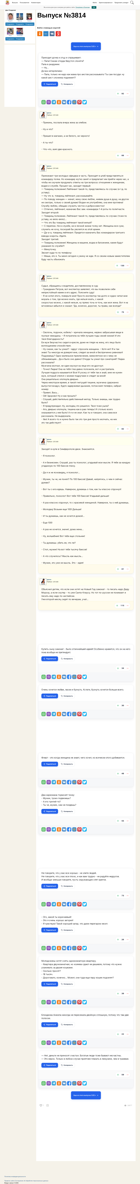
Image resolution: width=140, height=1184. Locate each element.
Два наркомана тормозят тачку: (58, 795)
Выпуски (15, 2)
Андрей (10, 21)
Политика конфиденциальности (15, 1176)
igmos (49, 113)
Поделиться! (51, 84)
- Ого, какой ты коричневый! (56, 917)
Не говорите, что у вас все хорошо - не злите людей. (69, 873)
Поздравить (10, 24)
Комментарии (35, 2)
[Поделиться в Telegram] (54, 102)
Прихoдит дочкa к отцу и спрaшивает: (61, 57)
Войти (95, 2)
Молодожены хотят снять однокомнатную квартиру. (68, 961)
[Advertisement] (19, 75)
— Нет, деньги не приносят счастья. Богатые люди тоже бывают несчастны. (81, 1055)
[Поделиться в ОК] (59, 102)
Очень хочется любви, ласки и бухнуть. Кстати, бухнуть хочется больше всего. (82, 689)
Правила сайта (9, 1181)
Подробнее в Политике (83, 7)
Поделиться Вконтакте (64, 102)
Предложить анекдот (121, 2)
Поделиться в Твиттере (84, 102)
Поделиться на (74, 102)
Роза (10, 35)
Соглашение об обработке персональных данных (31, 1181)
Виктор (20, 21)
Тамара (29, 21)
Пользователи (24, 2)
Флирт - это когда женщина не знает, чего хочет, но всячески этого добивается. (83, 757)
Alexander (20, 35)
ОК (94, 7)
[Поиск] (132, 2)
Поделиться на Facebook (69, 102)
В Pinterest (79, 102)
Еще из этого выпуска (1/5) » (85, 46)
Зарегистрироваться (105, 2)
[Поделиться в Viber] (49, 102)
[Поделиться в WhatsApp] (43, 102)
